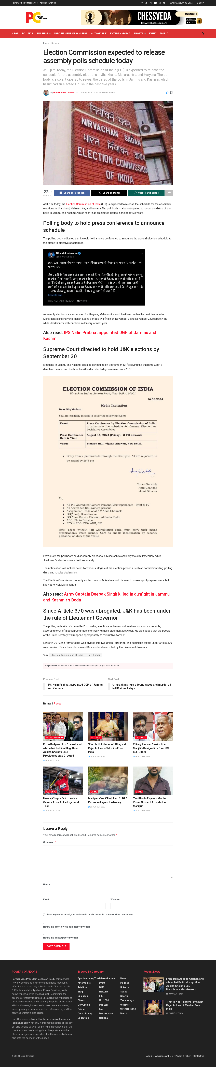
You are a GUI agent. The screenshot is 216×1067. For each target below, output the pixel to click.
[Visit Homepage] (36, 17)
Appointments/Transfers (70, 33)
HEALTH (103, 991)
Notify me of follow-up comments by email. (67, 926)
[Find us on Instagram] (151, 3)
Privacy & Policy (183, 1056)
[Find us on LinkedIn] (160, 3)
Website (115, 899)
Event (153, 33)
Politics (27, 33)
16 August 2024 (87, 92)
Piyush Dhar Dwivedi (64, 92)
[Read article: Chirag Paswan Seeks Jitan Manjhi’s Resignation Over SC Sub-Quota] (153, 726)
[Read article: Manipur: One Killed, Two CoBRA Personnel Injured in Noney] (108, 781)
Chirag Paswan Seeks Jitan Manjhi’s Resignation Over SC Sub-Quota (151, 748)
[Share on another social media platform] (169, 193)
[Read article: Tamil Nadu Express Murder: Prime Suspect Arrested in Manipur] (153, 781)
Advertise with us (48, 3)
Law (101, 1009)
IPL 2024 (104, 1000)
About (149, 1056)
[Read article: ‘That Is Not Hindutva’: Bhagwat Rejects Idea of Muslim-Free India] (108, 726)
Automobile (98, 33)
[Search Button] (203, 33)
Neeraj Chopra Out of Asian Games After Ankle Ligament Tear (61, 802)
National (55, 43)
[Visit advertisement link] (142, 17)
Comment (50, 842)
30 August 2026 (52, 760)
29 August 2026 (97, 756)
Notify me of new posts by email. (61, 937)
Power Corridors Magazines (25, 3)
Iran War (103, 1004)
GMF (101, 987)
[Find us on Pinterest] (164, 3)
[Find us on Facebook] (142, 3)
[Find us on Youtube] (155, 3)
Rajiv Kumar (93, 655)
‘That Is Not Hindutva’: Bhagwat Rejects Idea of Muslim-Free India (107, 748)
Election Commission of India (83, 204)
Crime (94, 792)
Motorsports (106, 1013)
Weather (125, 1004)
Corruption (84, 1004)
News (15, 33)
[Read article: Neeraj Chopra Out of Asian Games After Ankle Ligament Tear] (63, 781)
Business (42, 33)
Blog (80, 991)
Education (83, 1018)
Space (123, 991)
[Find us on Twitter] (146, 3)
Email (47, 899)
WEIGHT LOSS (128, 1009)
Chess (81, 1000)
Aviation (82, 987)
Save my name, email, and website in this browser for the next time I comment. (90, 914)
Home (46, 43)
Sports (138, 33)
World (164, 33)
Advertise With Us (164, 1056)
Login (201, 3)
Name (47, 884)
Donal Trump (85, 1013)
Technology (127, 1000)
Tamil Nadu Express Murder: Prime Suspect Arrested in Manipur (150, 802)
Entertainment (120, 33)
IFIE (101, 996)
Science (124, 987)
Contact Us (198, 1056)
